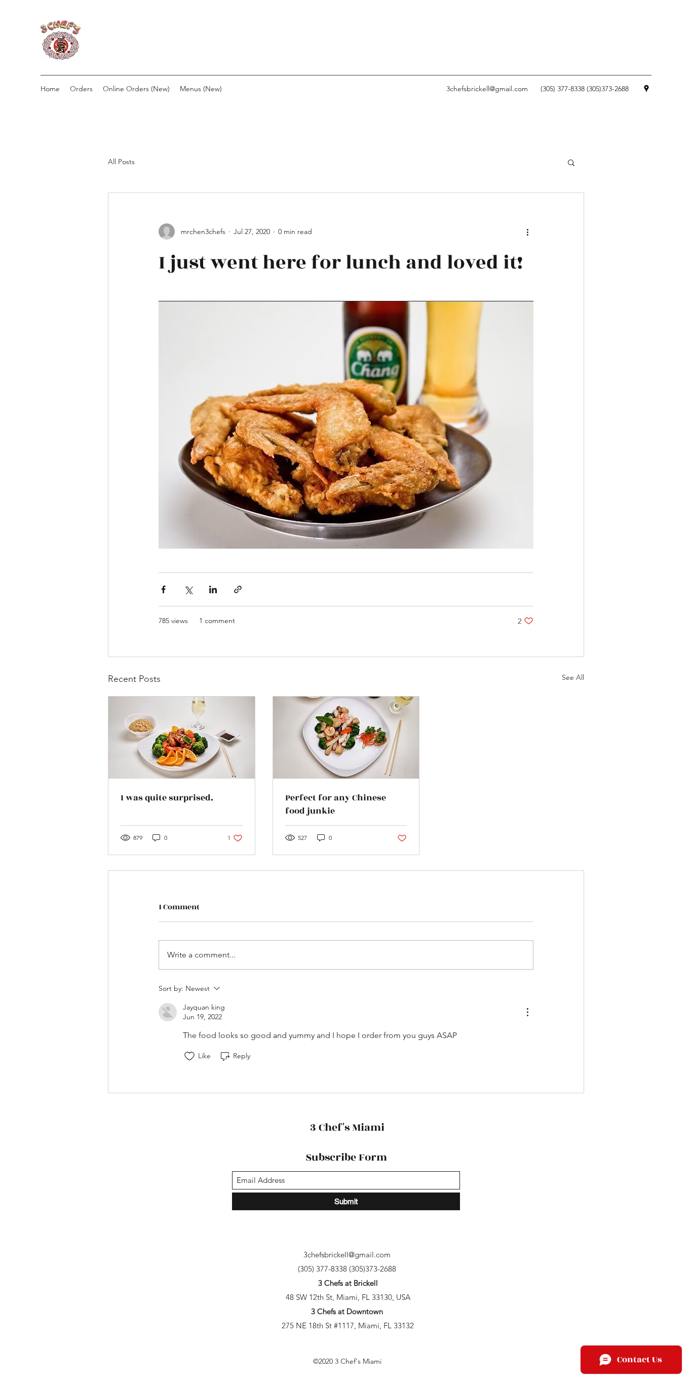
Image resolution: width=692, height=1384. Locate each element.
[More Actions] (527, 1012)
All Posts (121, 161)
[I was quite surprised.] (181, 738)
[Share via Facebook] (163, 589)
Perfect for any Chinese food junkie (335, 804)
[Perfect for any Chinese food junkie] (346, 738)
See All (573, 677)
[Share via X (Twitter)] (188, 589)
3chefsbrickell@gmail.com (487, 88)
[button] (571, 162)
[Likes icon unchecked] (189, 1056)
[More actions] (527, 231)
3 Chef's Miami (347, 1127)
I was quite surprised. (167, 797)
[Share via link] (238, 589)
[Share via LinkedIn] (213, 589)
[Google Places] (646, 89)
